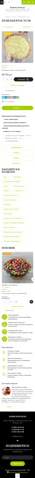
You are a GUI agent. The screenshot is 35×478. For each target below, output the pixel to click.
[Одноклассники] (9, 97)
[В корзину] (31, 302)
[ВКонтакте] (6, 97)
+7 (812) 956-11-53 (17, 429)
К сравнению (10, 90)
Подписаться (17, 463)
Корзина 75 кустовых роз (10, 285)
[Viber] (14, 97)
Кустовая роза (6, 287)
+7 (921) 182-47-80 (17, 432)
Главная (7, 17)
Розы (14, 17)
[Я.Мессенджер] (3, 97)
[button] (5, 2)
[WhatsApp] (17, 97)
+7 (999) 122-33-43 (17, 427)
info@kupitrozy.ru (17, 436)
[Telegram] (11, 97)
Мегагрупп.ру (23, 472)
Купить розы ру (17, 7)
